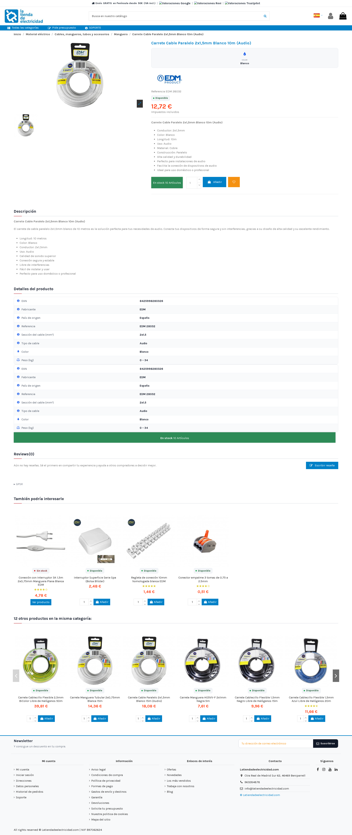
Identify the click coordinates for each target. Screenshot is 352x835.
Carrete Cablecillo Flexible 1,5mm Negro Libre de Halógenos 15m (257, 699)
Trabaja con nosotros (180, 786)
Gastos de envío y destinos (108, 791)
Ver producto (41, 602)
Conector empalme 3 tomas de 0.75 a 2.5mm (203, 579)
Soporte (21, 797)
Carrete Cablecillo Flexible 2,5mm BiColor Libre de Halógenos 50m (40, 699)
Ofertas (171, 769)
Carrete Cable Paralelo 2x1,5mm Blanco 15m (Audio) (149, 699)
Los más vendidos (179, 780)
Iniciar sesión (25, 775)
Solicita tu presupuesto (107, 808)
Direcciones (24, 780)
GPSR (19, 484)
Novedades (174, 775)
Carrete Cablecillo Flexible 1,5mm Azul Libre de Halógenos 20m (311, 699)
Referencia (158, 91)
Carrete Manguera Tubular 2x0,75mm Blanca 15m (95, 699)
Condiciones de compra (107, 775)
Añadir (217, 182)
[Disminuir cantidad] (199, 186)
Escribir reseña (324, 465)
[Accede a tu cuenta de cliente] (330, 16)
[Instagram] (324, 770)
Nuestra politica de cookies (109, 814)
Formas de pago (102, 786)
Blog (170, 791)
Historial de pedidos (29, 791)
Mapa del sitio (100, 819)
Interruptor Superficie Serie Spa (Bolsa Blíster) (95, 579)
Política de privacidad (105, 780)
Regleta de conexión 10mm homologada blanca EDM (149, 579)
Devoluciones (100, 803)
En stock (158, 182)
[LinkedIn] (336, 770)
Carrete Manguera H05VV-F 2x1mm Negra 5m (203, 699)
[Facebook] (318, 770)
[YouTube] (330, 770)
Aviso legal (98, 769)
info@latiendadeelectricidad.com (267, 788)
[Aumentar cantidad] (199, 180)
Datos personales (27, 786)
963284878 (252, 782)
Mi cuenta (22, 769)
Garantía (96, 797)
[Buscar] (265, 16)
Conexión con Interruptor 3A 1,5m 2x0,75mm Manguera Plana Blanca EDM (41, 581)
